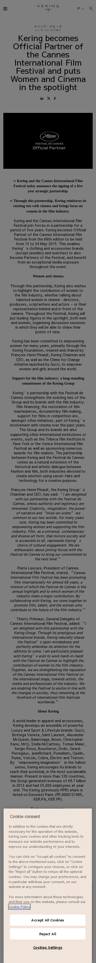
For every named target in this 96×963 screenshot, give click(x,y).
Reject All (47, 933)
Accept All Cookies (47, 920)
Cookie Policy (19, 906)
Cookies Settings (47, 947)
